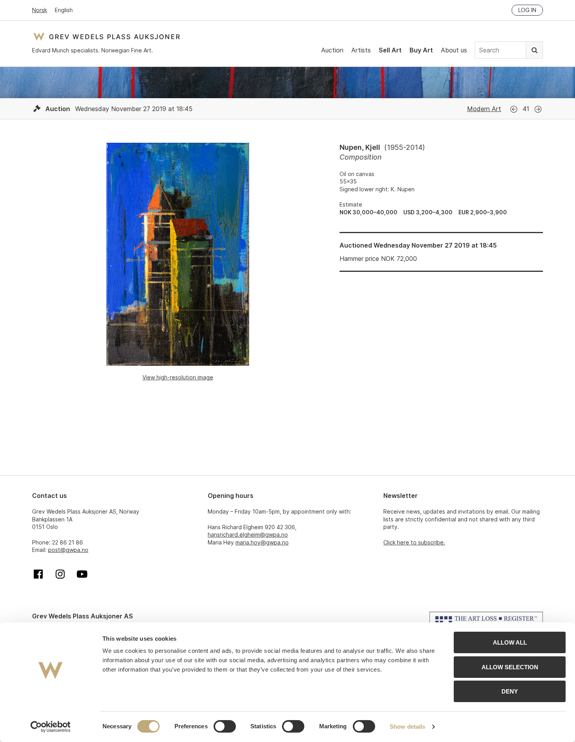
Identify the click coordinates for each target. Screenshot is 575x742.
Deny (509, 691)
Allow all (510, 642)
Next (538, 109)
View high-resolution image (177, 377)
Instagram (60, 574)
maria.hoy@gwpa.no (262, 542)
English (64, 10)
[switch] (225, 726)
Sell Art (390, 50)
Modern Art (484, 109)
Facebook (38, 574)
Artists (361, 50)
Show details (407, 726)
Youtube (82, 574)
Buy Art (421, 50)
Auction (332, 50)
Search (534, 50)
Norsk (39, 10)
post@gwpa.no (68, 549)
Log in (527, 10)
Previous (514, 109)
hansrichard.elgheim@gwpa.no (248, 534)
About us (454, 50)
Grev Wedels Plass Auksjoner (106, 37)
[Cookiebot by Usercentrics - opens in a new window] (50, 727)
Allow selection (510, 667)
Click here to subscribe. (414, 542)
